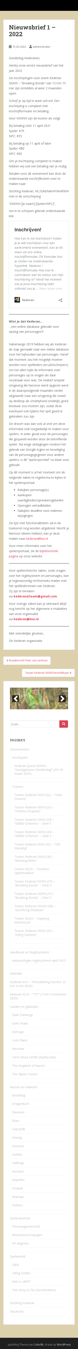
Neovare (18, 1049)
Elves (15, 1121)
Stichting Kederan (22, 1303)
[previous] (15, 698)
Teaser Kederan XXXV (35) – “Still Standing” (37, 846)
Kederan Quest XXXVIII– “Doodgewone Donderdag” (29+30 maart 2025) (38, 770)
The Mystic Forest (24, 1074)
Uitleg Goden (21, 1273)
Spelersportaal (20, 1218)
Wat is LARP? (21, 1281)
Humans (18, 1171)
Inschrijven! (20, 757)
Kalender (16, 973)
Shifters (17, 1205)
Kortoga (18, 1032)
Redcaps (18, 1197)
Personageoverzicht (26, 1226)
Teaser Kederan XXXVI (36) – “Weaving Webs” (34, 859)
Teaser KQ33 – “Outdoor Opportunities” (31, 871)
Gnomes (18, 1146)
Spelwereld (17, 1256)
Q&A (15, 1265)
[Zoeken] (63, 724)
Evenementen (19, 749)
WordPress (64, 1344)
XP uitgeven (20, 1243)
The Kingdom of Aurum (28, 1066)
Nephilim (18, 1180)
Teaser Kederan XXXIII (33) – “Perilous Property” (34, 809)
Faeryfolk (18, 1129)
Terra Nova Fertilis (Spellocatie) (34, 1057)
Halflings (18, 1163)
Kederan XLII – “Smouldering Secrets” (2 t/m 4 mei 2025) (38, 984)
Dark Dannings (22, 1015)
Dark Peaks (20, 1023)
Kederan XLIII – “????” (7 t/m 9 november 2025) (38, 996)
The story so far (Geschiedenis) (34, 1290)
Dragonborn (20, 1104)
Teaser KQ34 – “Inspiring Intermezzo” (31, 920)
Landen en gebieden (24, 1007)
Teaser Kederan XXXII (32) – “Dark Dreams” (38, 797)
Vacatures (17, 1311)
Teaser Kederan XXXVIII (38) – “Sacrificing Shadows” (35, 908)
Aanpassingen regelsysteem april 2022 (39, 960)
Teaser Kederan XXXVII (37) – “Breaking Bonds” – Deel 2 (34, 883)
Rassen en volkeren (23, 1087)
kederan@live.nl (37, 539)
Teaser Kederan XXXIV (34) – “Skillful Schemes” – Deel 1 (34, 821)
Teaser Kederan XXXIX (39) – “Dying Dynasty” (34, 933)
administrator (41, 47)
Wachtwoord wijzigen (27, 1235)
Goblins (17, 1154)
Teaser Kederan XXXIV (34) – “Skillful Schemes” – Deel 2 (34, 834)
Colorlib (39, 1344)
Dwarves (18, 1112)
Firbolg (17, 1137)
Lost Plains (20, 1040)
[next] (62, 698)
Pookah (17, 1188)
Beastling (18, 1095)
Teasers (17, 787)
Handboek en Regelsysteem (29, 952)
